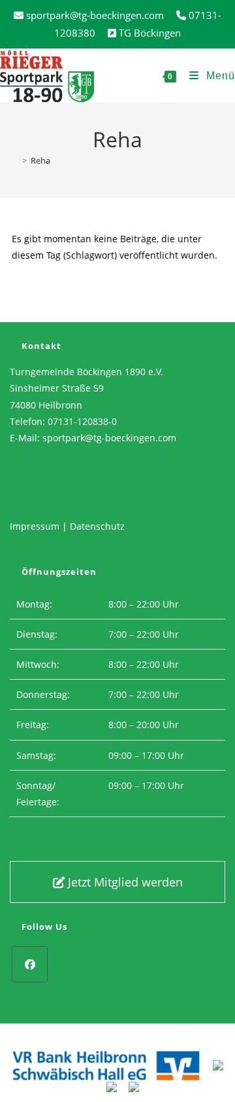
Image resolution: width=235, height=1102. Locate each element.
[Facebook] (30, 964)
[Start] (15, 160)
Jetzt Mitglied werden (124, 882)
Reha (40, 160)
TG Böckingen (150, 32)
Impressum (34, 526)
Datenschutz (97, 526)
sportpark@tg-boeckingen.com (109, 438)
